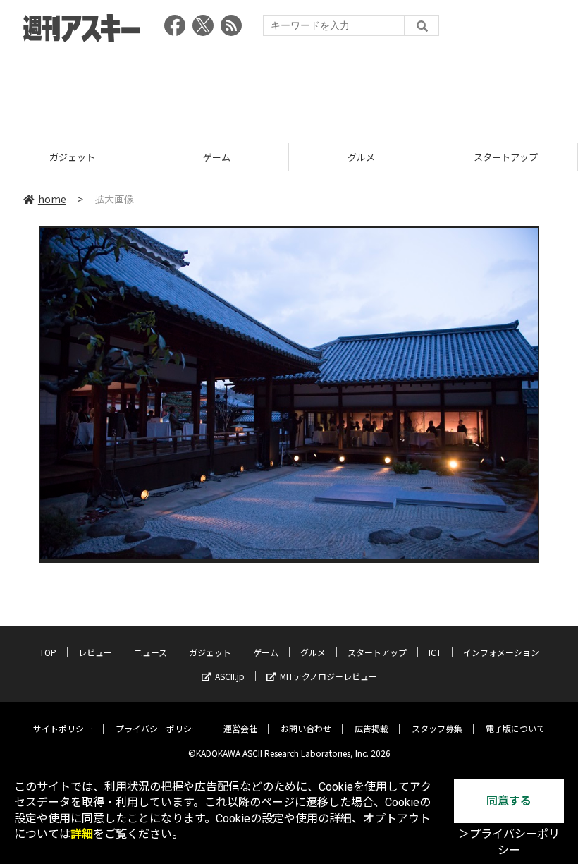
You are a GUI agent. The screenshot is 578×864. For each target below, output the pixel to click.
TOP (47, 652)
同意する (508, 801)
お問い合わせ (306, 728)
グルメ (361, 157)
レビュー (95, 652)
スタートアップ (506, 157)
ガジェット (72, 157)
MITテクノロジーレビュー (328, 676)
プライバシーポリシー (158, 728)
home (52, 199)
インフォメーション (501, 652)
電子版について (515, 728)
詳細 (81, 834)
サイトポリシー (62, 728)
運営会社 (240, 728)
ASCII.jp (230, 676)
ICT (435, 652)
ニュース (150, 652)
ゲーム (216, 157)
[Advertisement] (289, 88)
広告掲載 (371, 728)
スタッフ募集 (437, 728)
